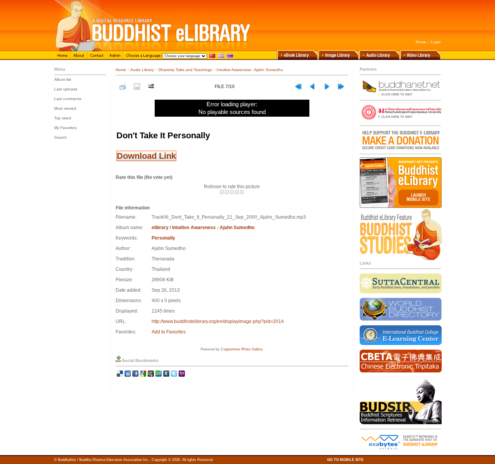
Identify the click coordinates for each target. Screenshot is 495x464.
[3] (231, 192)
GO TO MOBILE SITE (345, 460)
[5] (241, 192)
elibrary (160, 227)
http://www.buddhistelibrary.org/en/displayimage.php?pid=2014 (218, 321)
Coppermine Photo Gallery (242, 349)
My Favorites (65, 128)
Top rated (62, 118)
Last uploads (65, 89)
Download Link (146, 156)
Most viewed (65, 108)
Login (436, 42)
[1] (221, 192)
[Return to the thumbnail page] (123, 86)
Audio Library (142, 70)
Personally (163, 238)
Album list (62, 79)
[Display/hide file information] (137, 86)
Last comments (67, 99)
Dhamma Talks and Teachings (185, 70)
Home (421, 42)
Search (60, 137)
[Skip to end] (341, 86)
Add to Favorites (169, 332)
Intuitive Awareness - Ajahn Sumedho (250, 70)
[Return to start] (298, 86)
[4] (236, 192)
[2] (226, 192)
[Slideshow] (151, 86)
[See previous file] (312, 86)
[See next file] (327, 86)
